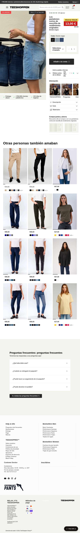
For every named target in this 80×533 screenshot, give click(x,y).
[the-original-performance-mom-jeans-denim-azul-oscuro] (6, 280)
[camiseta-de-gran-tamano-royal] (62, 235)
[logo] (19, 7)
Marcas (8, 435)
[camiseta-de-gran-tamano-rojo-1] (66, 235)
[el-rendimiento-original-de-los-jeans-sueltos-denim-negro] (8, 235)
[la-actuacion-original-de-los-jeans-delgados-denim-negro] (8, 325)
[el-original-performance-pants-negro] (10, 190)
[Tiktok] (15, 478)
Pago (7, 433)
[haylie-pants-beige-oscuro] (12, 190)
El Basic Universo (11, 456)
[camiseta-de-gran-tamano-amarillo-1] (55, 235)
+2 (20, 190)
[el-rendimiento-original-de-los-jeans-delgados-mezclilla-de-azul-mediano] (12, 325)
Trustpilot (45, 500)
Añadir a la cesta (60, 62)
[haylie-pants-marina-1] (14, 190)
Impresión (9, 445)
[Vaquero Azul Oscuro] (62, 40)
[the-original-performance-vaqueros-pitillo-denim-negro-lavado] (14, 325)
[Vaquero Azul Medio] (57, 40)
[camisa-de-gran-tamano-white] (55, 190)
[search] (62, 7)
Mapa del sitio (10, 451)
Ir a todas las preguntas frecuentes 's (25, 396)
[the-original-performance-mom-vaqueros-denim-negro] (8, 280)
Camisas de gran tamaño (50, 445)
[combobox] (50, 7)
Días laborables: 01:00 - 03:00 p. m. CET (16, 468)
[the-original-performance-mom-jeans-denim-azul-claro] (10, 280)
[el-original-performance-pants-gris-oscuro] (19, 190)
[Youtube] (5, 478)
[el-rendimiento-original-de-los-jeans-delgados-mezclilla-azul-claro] (10, 325)
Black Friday (9, 458)
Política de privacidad (12, 449)
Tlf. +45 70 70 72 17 (10, 471)
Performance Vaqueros (50, 431)
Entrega (8, 431)
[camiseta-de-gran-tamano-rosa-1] (68, 235)
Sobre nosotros (63, 2)
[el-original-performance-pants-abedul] (8, 190)
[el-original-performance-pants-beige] (6, 190)
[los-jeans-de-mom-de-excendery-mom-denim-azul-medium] (12, 280)
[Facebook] (9, 478)
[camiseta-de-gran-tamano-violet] (60, 235)
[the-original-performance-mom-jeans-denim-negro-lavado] (14, 280)
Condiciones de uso (12, 447)
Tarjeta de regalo (48, 436)
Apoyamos (9, 452)
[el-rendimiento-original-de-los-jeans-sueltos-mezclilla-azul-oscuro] (6, 235)
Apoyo (74, 2)
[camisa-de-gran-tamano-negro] (57, 190)
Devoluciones (10, 429)
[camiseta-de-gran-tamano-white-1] (57, 235)
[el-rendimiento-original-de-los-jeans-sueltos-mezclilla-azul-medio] (10, 235)
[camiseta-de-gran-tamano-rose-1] (64, 235)
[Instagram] (12, 478)
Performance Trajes (49, 435)
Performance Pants (49, 433)
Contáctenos (8, 466)
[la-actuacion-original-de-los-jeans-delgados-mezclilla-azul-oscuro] (6, 325)
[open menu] (7, 7)
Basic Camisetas (48, 427)
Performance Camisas (49, 429)
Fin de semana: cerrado (11, 470)
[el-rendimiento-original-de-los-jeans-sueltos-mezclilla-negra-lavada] (12, 235)
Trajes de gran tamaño (50, 451)
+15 (71, 235)
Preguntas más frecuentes (14, 427)
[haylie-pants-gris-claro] (16, 190)
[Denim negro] (53, 40)
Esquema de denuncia (13, 454)
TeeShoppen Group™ (26, 530)
